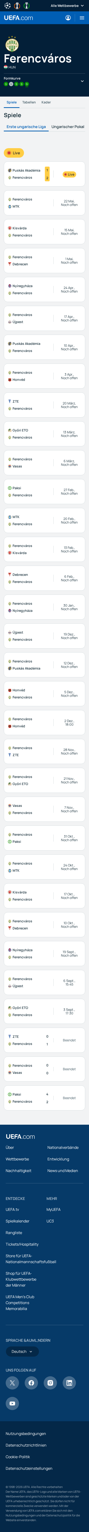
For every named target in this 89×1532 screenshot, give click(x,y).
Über (10, 1147)
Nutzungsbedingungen (26, 1433)
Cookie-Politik (18, 1456)
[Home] (20, 1136)
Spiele (12, 102)
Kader (46, 102)
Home (18, 17)
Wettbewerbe (17, 1159)
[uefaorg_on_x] (12, 1388)
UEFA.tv (12, 1209)
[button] (80, 17)
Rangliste (14, 1232)
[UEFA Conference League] (26, 5)
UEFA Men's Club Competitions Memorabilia (20, 1302)
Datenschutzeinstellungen (29, 1468)
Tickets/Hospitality (22, 1244)
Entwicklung (58, 1159)
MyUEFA (54, 1209)
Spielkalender (17, 1221)
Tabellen (29, 102)
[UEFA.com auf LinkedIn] (69, 1388)
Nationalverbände (63, 1147)
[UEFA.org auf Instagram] (50, 1388)
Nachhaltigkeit (18, 1170)
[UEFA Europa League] (17, 5)
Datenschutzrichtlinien (26, 1445)
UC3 (50, 1221)
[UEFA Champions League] (7, 5)
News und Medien (62, 1170)
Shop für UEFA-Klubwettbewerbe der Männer (21, 1279)
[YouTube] (12, 1408)
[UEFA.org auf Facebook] (31, 1388)
